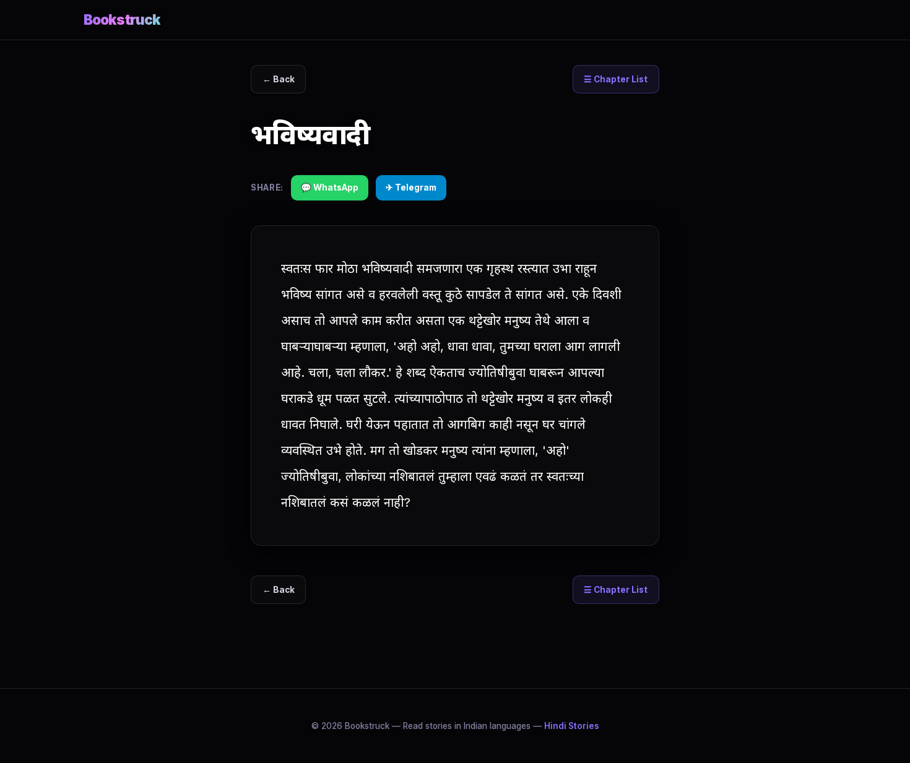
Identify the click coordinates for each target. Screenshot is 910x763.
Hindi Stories (571, 726)
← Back (278, 79)
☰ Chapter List (616, 79)
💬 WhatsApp (329, 187)
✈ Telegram (411, 187)
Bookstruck (122, 19)
